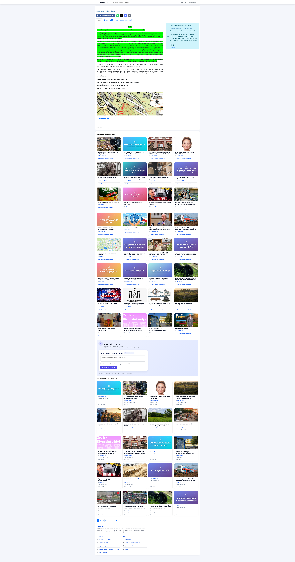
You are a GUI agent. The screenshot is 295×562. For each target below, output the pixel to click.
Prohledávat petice (118, 2)
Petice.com (101, 2)
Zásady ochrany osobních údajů (125, 20)
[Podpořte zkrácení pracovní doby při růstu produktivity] (160, 300)
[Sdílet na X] (121, 15)
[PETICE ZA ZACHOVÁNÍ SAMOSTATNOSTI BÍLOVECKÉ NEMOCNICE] (160, 325)
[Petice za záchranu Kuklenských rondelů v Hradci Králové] (186, 300)
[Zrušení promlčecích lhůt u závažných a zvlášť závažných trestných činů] (109, 274)
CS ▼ (110, 2)
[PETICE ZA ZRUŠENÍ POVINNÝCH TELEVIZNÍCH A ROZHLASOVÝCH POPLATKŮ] (109, 224)
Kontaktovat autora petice (104, 127)
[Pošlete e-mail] (125, 15)
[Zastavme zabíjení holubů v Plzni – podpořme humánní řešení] (160, 174)
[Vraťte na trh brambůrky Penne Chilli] (109, 198)
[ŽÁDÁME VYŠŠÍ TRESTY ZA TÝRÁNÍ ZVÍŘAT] (109, 174)
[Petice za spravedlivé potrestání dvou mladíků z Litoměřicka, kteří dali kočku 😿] (135, 249)
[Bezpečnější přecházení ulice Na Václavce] (109, 249)
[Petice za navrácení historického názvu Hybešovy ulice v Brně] (160, 274)
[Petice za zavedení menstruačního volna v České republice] (135, 274)
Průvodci (100, 537)
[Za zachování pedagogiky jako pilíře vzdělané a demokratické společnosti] (135, 300)
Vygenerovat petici (109, 367)
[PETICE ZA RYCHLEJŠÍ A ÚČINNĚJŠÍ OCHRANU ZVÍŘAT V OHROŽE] (160, 249)
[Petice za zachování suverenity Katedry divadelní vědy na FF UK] (135, 325)
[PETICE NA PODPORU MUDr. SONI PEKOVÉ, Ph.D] (186, 148)
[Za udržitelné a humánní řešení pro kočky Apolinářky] (109, 148)
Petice (99, 20)
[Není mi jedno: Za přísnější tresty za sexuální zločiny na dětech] (135, 148)
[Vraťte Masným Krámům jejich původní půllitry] (109, 325)
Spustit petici (192, 2)
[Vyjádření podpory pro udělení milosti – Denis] (160, 199)
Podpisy (109, 20)
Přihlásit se (183, 2)
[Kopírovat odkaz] (129, 15)
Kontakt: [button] (127, 2)
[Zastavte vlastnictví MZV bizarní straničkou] (135, 199)
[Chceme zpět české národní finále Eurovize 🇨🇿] (109, 300)
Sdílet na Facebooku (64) (107, 15)
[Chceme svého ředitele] (186, 324)
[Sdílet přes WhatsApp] (117, 15)
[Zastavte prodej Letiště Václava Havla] (135, 224)
